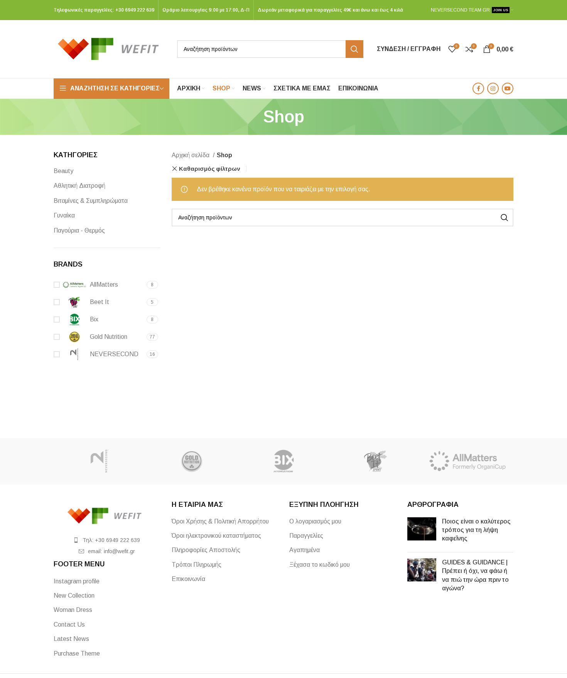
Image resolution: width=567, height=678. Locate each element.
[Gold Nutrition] (191, 461)
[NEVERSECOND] (99, 461)
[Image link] (106, 515)
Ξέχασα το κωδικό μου (319, 564)
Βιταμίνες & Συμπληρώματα (91, 200)
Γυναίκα (64, 215)
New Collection (74, 595)
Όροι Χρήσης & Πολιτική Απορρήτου (220, 521)
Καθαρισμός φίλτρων (209, 169)
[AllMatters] (467, 461)
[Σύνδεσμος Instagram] (493, 88)
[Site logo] (111, 48)
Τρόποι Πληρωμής (196, 564)
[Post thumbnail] (421, 531)
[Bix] (283, 461)
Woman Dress (73, 610)
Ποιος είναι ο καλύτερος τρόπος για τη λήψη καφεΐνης (476, 530)
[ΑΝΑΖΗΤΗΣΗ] (354, 49)
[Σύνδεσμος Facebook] (478, 88)
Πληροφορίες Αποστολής (206, 550)
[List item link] (106, 540)
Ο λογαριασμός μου (315, 521)
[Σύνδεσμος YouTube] (507, 88)
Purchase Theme (77, 653)
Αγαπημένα (304, 550)
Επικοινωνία (188, 579)
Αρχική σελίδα (191, 155)
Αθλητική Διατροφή (79, 185)
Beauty (63, 171)
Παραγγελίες (306, 535)
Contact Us (69, 624)
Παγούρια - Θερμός (79, 230)
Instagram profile (77, 581)
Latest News (71, 639)
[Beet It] (375, 461)
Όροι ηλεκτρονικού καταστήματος (216, 535)
